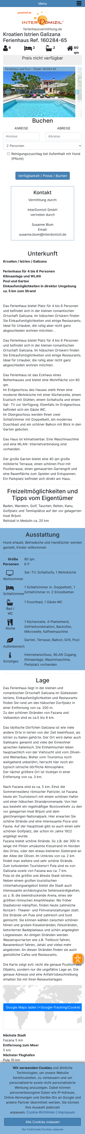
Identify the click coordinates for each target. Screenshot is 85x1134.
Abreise (64, 128)
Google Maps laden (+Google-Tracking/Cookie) (43, 1007)
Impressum (66, 1112)
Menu (42, 3)
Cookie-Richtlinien (40, 1112)
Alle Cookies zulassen (43, 1122)
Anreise (21, 128)
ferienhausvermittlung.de (42, 29)
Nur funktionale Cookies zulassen (42, 1129)
